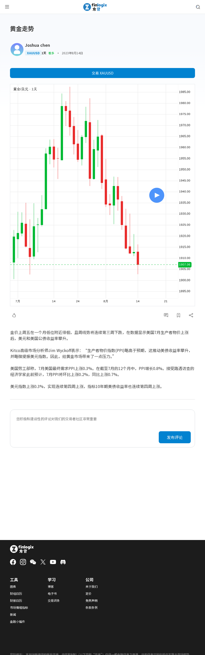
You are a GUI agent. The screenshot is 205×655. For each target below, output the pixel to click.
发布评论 (175, 437)
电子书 (52, 594)
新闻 (13, 614)
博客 (51, 586)
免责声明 (92, 600)
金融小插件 (17, 622)
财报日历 (16, 600)
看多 (51, 53)
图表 (13, 586)
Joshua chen (37, 45)
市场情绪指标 (19, 608)
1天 (44, 53)
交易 (103, 73)
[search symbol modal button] (198, 7)
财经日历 (16, 594)
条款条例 (92, 608)
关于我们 (92, 586)
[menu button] (7, 7)
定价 (89, 594)
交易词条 (54, 600)
